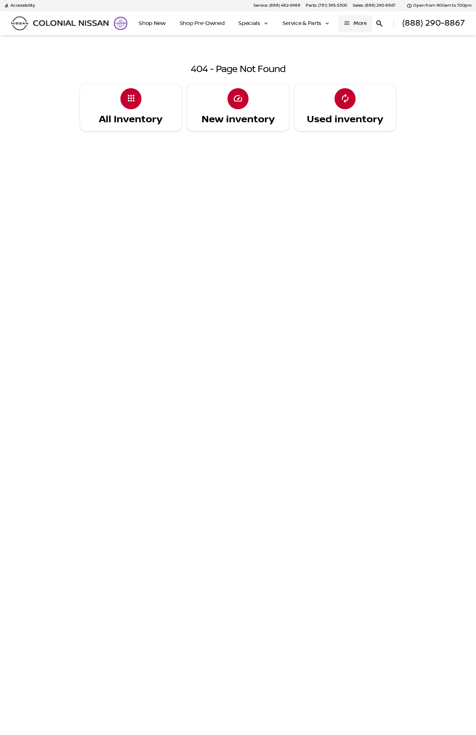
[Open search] (379, 23)
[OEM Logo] (19, 24)
